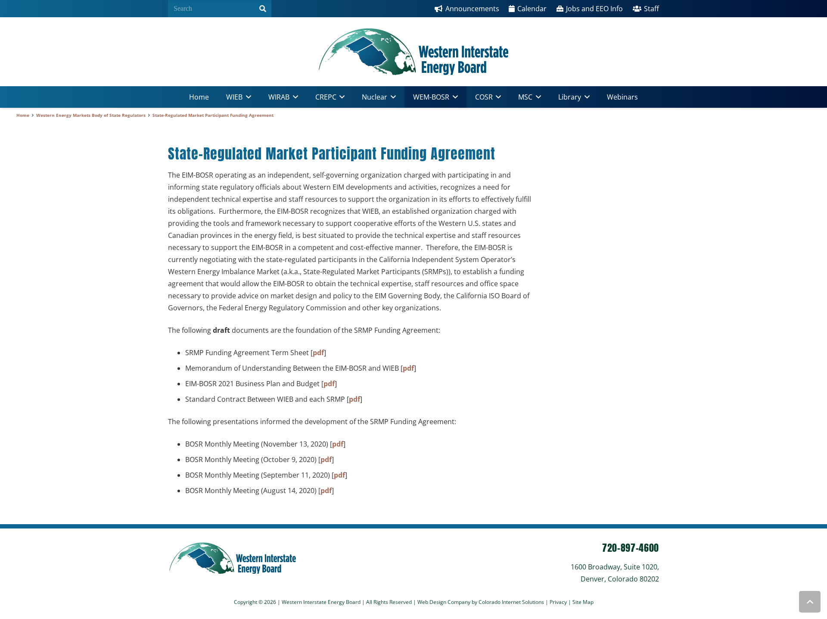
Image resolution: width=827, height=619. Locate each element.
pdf (318, 352)
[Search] (262, 8)
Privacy (559, 602)
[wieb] (413, 51)
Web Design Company (443, 602)
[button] (247, 97)
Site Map (583, 602)
